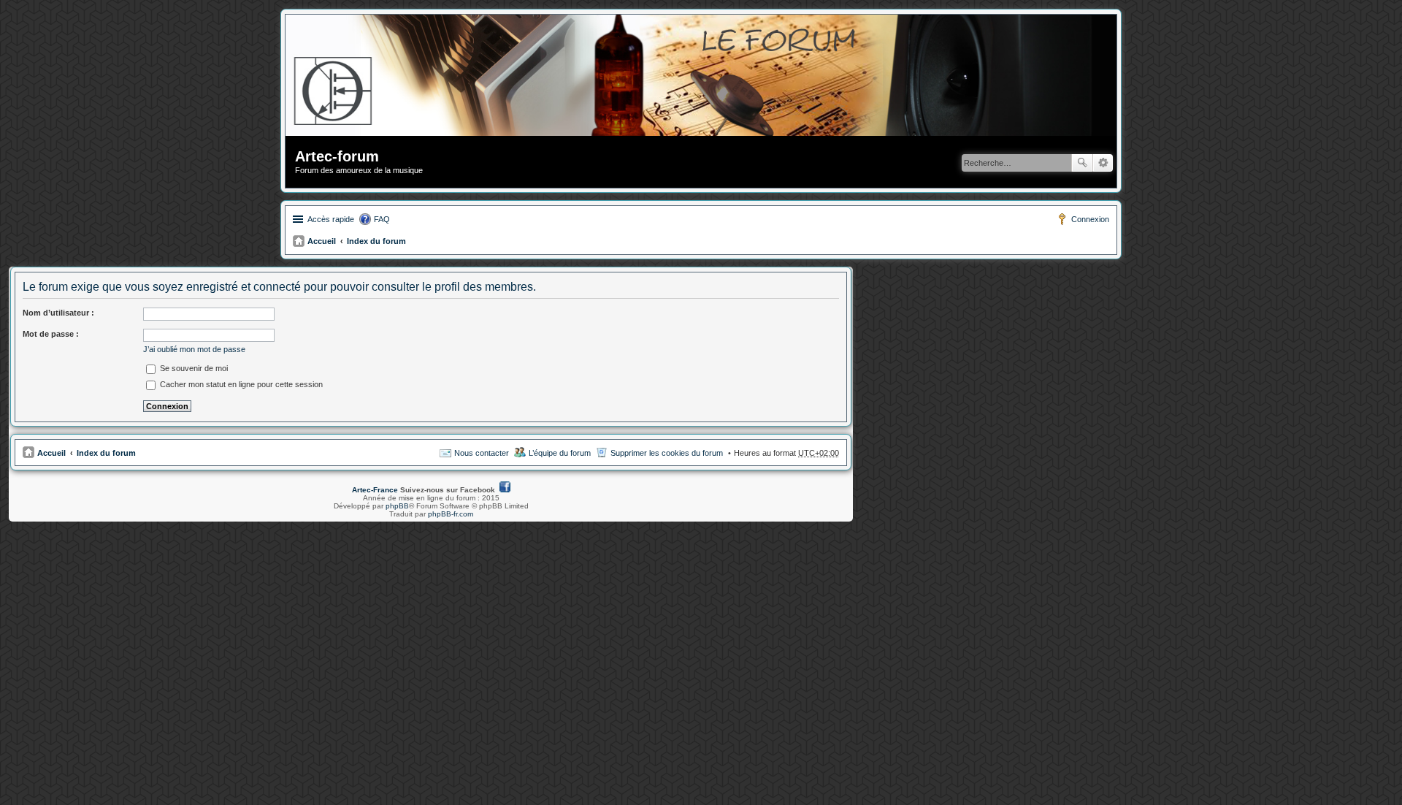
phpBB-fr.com (450, 514)
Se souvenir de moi (193, 368)
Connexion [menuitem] (1090, 219)
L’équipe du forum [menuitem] (560, 453)
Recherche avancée (1103, 163)
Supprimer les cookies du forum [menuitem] (666, 453)
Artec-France (375, 490)
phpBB (397, 506)
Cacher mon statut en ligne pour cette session (240, 384)
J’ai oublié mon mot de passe (194, 349)
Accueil (321, 241)
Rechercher (1082, 163)
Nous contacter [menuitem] (481, 453)
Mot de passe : (51, 333)
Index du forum (376, 241)
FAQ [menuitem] (382, 219)
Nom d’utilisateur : (58, 312)
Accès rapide (330, 219)
